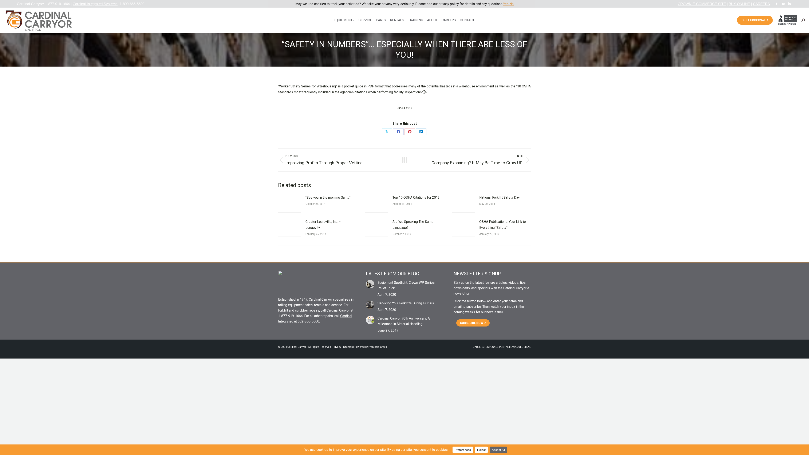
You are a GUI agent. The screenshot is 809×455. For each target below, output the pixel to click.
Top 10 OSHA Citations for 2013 (416, 197)
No (511, 4)
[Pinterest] (409, 131)
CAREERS (478, 346)
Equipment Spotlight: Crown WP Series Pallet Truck (406, 285)
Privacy (337, 346)
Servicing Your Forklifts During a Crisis (406, 303)
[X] (387, 131)
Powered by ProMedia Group (371, 346)
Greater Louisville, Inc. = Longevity (323, 225)
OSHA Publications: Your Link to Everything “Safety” (502, 225)
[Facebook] (398, 131)
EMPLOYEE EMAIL (520, 346)
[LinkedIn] (421, 131)
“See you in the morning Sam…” (328, 197)
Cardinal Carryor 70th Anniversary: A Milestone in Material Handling (404, 321)
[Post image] (289, 204)
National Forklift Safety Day (499, 197)
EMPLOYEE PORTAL (497, 346)
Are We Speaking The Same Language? (412, 225)
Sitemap (348, 346)
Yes (506, 4)
